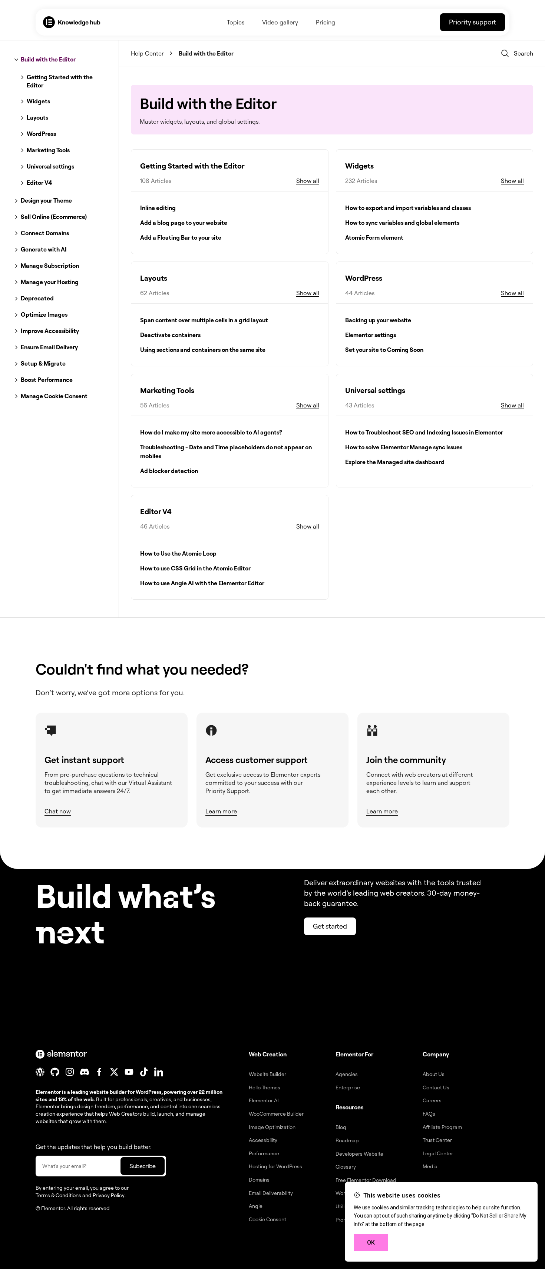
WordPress (41, 133)
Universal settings (50, 166)
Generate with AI (44, 249)
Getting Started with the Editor (60, 81)
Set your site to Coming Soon (384, 349)
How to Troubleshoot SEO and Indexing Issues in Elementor (424, 432)
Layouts (37, 117)
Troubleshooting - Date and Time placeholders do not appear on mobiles (226, 451)
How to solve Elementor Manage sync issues (403, 447)
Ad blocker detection (169, 470)
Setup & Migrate (43, 363)
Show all (307, 180)
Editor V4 (39, 182)
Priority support (472, 22)
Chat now (57, 811)
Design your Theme (46, 200)
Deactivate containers (170, 335)
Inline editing (158, 208)
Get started (330, 926)
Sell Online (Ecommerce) (54, 216)
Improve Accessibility (50, 330)
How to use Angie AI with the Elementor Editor (202, 583)
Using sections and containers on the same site (202, 349)
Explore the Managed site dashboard (395, 462)
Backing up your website (378, 320)
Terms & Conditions (58, 1195)
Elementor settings (370, 335)
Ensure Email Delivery (49, 347)
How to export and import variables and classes (408, 208)
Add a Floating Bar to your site (180, 237)
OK (371, 1242)
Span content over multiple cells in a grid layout (204, 320)
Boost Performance (47, 379)
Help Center (147, 53)
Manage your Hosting (50, 282)
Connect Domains (45, 233)
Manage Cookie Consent (54, 396)
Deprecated (37, 298)
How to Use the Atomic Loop (178, 553)
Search (523, 53)
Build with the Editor (48, 59)
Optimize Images (44, 314)
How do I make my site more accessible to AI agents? (211, 432)
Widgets (38, 101)
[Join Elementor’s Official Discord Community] (84, 1072)
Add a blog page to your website (183, 222)
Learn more (221, 811)
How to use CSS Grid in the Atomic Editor (195, 568)
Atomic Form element (374, 237)
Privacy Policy (109, 1195)
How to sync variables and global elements (402, 222)
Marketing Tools (48, 150)
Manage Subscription (50, 265)
